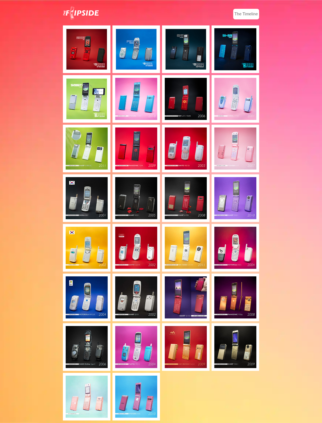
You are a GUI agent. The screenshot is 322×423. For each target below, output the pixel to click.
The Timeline (246, 14)
